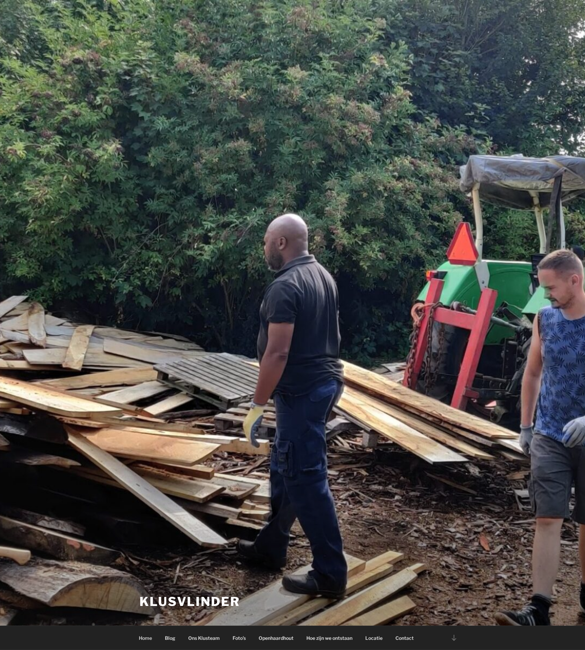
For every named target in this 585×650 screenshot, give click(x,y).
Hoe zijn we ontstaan (329, 638)
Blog (170, 638)
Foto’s (239, 638)
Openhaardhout (276, 638)
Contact (404, 638)
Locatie (374, 638)
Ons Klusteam (204, 638)
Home (145, 638)
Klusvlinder (189, 601)
